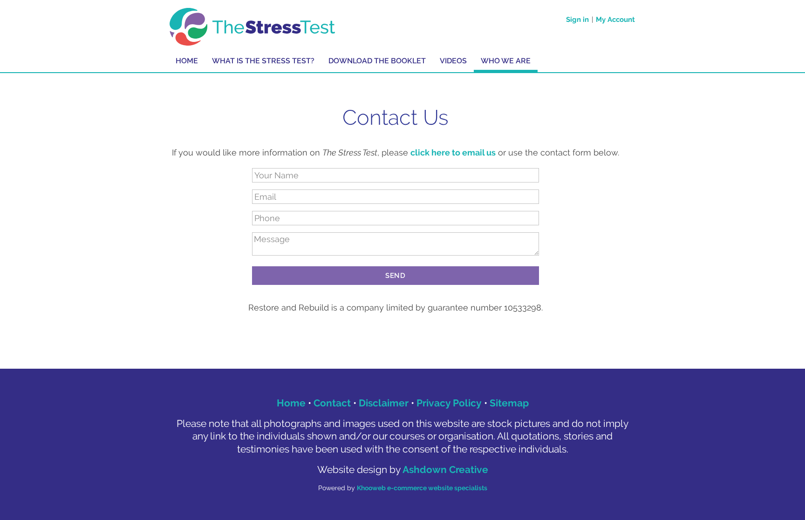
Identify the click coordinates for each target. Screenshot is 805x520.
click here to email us (453, 152)
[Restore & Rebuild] (252, 26)
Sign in (577, 19)
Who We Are (506, 60)
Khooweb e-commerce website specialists (422, 488)
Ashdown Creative (445, 469)
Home (187, 60)
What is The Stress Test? (263, 60)
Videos (453, 60)
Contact (332, 403)
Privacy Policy (449, 403)
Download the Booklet (377, 60)
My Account (615, 19)
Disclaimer (384, 403)
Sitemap (509, 403)
